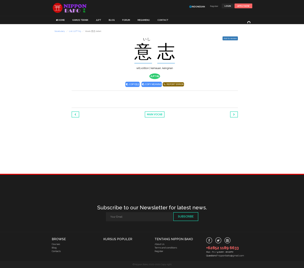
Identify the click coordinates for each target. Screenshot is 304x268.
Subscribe (186, 216)
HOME (61, 20)
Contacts (56, 251)
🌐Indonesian (197, 6)
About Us (159, 244)
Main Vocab (154, 114)
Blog (54, 247)
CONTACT (162, 20)
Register (214, 6)
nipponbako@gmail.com (231, 255)
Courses (56, 244)
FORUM (126, 20)
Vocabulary (59, 31)
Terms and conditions (166, 247)
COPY (134, 84)
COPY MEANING (153, 84)
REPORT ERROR (175, 84)
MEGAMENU (144, 20)
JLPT (98, 20)
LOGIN (227, 6)
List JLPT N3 (75, 31)
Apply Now (243, 6)
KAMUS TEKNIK (80, 20)
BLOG (112, 20)
